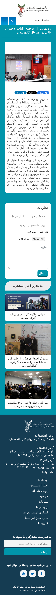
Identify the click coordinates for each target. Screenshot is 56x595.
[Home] (33, 10)
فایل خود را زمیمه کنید (37, 232)
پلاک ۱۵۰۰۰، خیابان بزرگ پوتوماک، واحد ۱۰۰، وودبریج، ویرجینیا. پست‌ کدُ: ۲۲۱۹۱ (29, 465)
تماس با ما (48, 472)
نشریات (43, 501)
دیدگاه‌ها (43, 480)
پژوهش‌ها (42, 507)
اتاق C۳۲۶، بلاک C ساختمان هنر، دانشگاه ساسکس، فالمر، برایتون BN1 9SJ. (32, 453)
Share (42, 92)
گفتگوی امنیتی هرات (35, 512)
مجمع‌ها (43, 496)
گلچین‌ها (43, 523)
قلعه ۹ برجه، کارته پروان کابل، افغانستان (31, 439)
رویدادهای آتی (39, 490)
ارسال (42, 273)
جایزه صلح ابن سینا (36, 517)
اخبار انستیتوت (39, 485)
